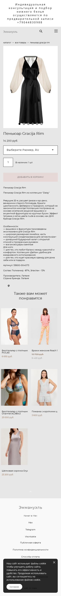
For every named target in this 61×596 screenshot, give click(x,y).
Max (35, 516)
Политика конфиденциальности (30, 550)
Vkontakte (30, 537)
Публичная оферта (30, 543)
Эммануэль (10, 31)
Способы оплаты (30, 557)
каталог (7, 43)
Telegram (30, 530)
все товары (20, 43)
